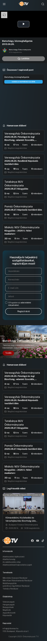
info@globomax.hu (10, 628)
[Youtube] (37, 541)
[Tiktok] (42, 541)
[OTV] (23, 4)
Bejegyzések (8, 607)
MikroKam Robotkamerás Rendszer (17, 581)
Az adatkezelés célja (11, 562)
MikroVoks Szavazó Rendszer (15, 578)
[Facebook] (32, 541)
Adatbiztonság (9, 559)
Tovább (8, 353)
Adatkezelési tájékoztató (13, 557)
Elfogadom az (19, 304)
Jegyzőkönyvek (9, 613)
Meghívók (7, 610)
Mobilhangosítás (10, 583)
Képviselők (7, 615)
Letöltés (25, 59)
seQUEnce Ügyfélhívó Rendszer (16, 586)
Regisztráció (23, 311)
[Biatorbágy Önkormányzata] (4, 51)
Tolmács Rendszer (10, 589)
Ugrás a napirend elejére (23, 82)
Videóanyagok (9, 602)
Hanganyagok (9, 605)
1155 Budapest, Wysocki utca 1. (16, 631)
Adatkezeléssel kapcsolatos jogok (17, 565)
